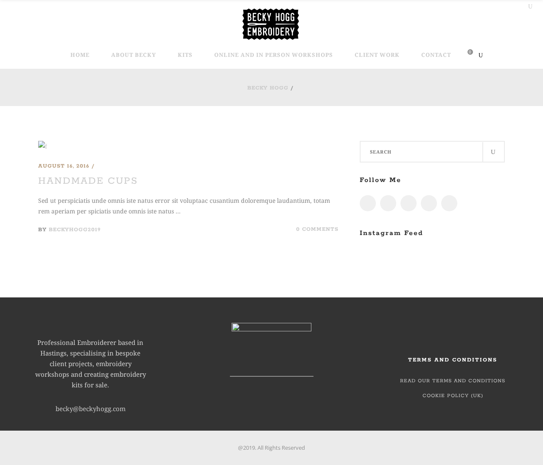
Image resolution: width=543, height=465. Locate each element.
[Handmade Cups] (42, 146)
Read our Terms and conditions (452, 381)
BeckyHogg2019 (75, 230)
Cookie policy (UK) (453, 395)
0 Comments (317, 229)
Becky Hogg (267, 88)
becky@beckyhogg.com (91, 408)
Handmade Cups (88, 181)
